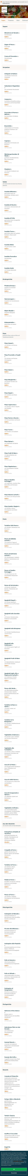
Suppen (3, 20)
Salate (18, 20)
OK (14, 1169)
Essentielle (14, 1173)
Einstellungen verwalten (18, 1161)
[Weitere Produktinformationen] (19, 33)
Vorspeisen (11, 20)
